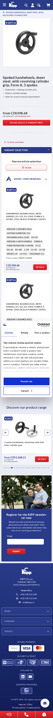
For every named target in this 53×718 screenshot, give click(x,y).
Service (8, 631)
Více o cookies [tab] (42, 333)
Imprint (22, 705)
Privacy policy (19, 708)
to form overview (15, 142)
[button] (4, 467)
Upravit (25, 390)
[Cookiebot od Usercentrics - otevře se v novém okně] (38, 325)
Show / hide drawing (27, 179)
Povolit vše (26, 381)
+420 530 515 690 (28, 594)
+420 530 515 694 (28, 598)
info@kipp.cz (28, 602)
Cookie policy (33, 708)
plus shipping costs (23, 116)
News (7, 611)
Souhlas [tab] (9, 333)
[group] (26, 439)
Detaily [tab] (24, 333)
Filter (27, 168)
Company (9, 621)
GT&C (30, 705)
